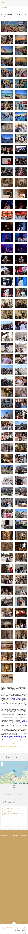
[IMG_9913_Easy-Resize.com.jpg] (21, 590)
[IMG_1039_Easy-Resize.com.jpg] (21, 205)
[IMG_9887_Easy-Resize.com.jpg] (21, 601)
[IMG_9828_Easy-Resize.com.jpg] (21, 667)
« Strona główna (3, 7)
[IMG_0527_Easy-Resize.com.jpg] (7, 315)
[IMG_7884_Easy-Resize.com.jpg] (7, 94)
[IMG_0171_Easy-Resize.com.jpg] (7, 425)
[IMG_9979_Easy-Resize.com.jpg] (7, 557)
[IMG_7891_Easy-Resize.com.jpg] (7, 83)
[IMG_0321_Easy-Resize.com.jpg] (7, 370)
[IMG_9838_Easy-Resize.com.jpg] (21, 656)
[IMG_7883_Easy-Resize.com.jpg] (21, 94)
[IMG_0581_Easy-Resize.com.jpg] (21, 293)
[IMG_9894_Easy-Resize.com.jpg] (7, 601)
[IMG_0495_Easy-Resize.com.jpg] (7, 326)
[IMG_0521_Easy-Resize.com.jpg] (21, 315)
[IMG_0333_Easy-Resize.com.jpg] (7, 359)
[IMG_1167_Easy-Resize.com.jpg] (21, 150)
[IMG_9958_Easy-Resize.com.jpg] (21, 568)
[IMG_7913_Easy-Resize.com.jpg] (7, 50)
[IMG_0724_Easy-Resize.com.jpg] (7, 260)
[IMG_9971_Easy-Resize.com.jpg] (21, 557)
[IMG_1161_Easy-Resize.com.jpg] (21, 172)
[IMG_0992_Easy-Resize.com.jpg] (21, 216)
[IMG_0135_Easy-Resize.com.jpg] (7, 436)
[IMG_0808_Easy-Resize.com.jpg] (7, 238)
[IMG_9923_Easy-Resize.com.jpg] (7, 590)
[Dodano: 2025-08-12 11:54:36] (20, 746)
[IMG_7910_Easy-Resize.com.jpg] (7, 61)
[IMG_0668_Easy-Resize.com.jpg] (7, 282)
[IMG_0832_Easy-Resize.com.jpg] (21, 227)
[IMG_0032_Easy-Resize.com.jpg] (7, 513)
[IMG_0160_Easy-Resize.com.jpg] (21, 425)
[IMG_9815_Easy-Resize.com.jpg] (7, 667)
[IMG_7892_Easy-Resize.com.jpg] (7, 72)
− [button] (1, 765)
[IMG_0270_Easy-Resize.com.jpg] (21, 392)
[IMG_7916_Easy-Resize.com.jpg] (21, 39)
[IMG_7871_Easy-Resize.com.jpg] (21, 128)
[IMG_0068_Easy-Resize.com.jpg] (21, 469)
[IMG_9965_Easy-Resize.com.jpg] (7, 568)
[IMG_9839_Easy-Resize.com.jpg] (21, 645)
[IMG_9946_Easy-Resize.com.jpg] (7, 579)
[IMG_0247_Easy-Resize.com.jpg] (7, 403)
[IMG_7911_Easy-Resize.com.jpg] (21, 50)
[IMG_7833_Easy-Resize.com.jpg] (21, 139)
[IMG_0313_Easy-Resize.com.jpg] (21, 370)
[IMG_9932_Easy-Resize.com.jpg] (21, 579)
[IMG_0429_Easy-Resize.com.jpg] (7, 337)
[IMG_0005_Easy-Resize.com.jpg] (21, 535)
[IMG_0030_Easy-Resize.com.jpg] (21, 513)
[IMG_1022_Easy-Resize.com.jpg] (7, 216)
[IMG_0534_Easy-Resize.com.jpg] (21, 304)
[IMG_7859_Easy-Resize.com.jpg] (7, 139)
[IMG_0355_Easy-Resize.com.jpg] (7, 348)
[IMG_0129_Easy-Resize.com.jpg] (21, 436)
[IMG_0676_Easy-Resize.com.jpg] (21, 271)
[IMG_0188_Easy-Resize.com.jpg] (7, 414)
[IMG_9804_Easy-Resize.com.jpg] (7, 678)
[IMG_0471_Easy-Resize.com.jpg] (21, 326)
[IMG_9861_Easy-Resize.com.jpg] (21, 623)
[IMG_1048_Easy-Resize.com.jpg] (7, 205)
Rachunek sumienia (22, 826)
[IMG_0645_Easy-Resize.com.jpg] (7, 293)
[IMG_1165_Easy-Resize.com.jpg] (21, 161)
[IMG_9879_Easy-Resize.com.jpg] (7, 612)
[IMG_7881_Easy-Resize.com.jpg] (7, 128)
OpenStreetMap (21, 783)
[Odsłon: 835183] (17, 746)
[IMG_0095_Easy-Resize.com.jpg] (21, 458)
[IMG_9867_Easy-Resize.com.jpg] (7, 623)
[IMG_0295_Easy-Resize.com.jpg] (21, 381)
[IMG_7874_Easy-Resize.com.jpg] (21, 105)
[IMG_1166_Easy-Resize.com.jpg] (7, 161)
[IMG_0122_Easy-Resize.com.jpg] (21, 447)
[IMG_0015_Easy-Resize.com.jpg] (7, 524)
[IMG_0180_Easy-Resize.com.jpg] (21, 414)
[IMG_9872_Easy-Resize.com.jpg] (21, 612)
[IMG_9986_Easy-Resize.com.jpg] (21, 546)
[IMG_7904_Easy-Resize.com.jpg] (21, 72)
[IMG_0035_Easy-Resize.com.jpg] (21, 502)
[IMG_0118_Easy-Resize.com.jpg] (7, 458)
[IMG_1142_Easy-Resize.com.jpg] (21, 194)
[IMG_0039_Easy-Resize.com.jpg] (7, 502)
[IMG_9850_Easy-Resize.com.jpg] (21, 634)
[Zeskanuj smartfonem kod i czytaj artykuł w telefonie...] (12, 746)
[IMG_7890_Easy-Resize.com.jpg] (21, 83)
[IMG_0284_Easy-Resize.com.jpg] (7, 392)
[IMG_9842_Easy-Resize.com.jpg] (7, 656)
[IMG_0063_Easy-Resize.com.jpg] (7, 480)
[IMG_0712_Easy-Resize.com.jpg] (21, 260)
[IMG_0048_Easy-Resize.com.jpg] (21, 491)
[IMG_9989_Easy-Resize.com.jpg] (7, 546)
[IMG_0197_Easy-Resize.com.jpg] (21, 403)
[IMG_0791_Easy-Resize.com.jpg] (21, 238)
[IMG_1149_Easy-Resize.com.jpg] (21, 183)
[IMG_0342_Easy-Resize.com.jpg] (21, 348)
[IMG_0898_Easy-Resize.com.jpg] (7, 227)
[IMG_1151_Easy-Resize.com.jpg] (7, 183)
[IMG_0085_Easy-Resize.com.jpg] (7, 469)
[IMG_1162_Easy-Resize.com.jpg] (7, 172)
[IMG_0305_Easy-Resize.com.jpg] (7, 381)
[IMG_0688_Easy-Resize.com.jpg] (7, 271)
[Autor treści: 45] (15, 746)
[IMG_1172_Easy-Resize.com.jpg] (7, 150)
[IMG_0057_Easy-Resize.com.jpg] (7, 491)
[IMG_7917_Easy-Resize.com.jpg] (7, 39)
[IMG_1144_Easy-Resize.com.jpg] (7, 194)
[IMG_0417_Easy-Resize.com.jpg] (21, 337)
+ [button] (1, 763)
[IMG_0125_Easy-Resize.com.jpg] (7, 447)
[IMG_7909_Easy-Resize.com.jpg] (21, 61)
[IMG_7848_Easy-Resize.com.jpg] (21, 116)
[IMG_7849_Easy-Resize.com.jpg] (7, 116)
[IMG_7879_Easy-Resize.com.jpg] (7, 105)
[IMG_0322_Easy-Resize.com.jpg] (21, 359)
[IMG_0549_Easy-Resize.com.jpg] (7, 304)
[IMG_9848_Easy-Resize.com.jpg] (7, 645)
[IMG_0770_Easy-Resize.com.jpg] (21, 249)
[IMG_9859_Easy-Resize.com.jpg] (7, 634)
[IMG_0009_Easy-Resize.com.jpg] (7, 535)
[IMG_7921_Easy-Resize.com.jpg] (14, 27)
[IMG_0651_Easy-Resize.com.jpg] (21, 282)
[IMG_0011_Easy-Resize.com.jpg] (21, 524)
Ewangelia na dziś (5, 826)
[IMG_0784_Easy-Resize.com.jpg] (7, 249)
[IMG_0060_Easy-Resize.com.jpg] (21, 480)
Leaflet (16, 783)
